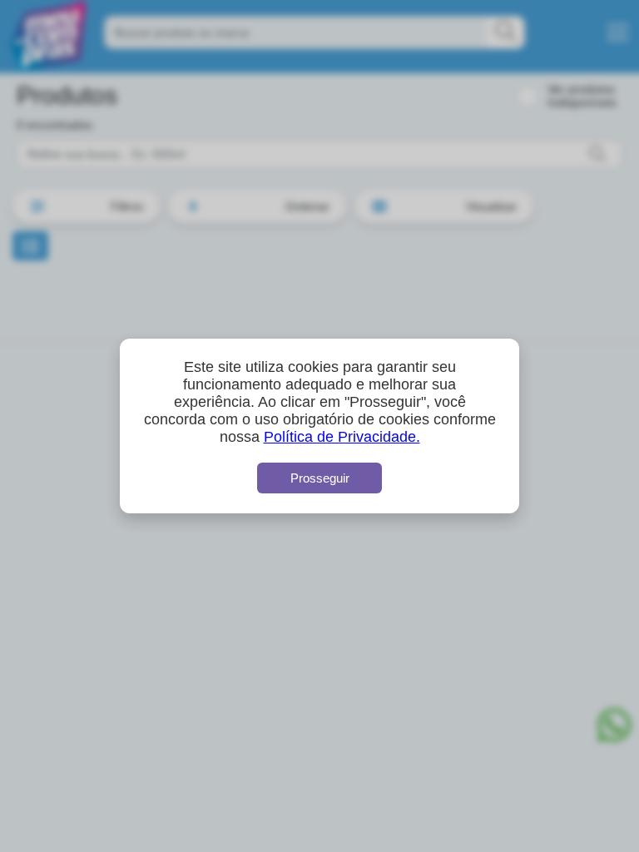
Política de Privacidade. (342, 436)
